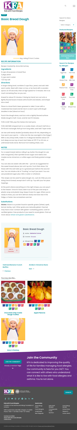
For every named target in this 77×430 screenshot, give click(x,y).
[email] (32, 398)
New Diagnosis (39, 413)
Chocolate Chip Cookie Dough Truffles (13, 314)
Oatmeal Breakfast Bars (67, 57)
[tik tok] (18, 398)
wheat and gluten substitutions (22, 215)
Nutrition (51, 413)
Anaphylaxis (38, 411)
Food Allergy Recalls (66, 406)
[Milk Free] (42, 241)
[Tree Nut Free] (38, 244)
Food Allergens (39, 409)
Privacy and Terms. (42, 426)
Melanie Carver (35, 233)
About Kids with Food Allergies (12, 417)
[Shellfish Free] (31, 244)
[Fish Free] (39, 241)
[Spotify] (22, 398)
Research (65, 411)
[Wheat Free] (16, 308)
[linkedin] (25, 398)
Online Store (7, 419)
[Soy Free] (35, 244)
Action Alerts (66, 413)
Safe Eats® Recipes (52, 406)
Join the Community (12, 362)
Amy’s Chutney (13, 350)
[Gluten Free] (10, 305)
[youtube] (12, 398)
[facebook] (5, 398)
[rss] (29, 398)
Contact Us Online (9, 416)
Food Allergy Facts (38, 406)
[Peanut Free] (24, 244)
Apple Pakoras (39, 313)
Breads (4, 15)
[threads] (15, 398)
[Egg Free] (35, 241)
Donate (68, 392)
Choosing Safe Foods (53, 410)
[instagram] (8, 398)
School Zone (66, 409)
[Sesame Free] (28, 244)
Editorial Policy (50, 426)
